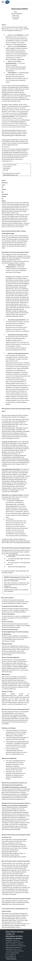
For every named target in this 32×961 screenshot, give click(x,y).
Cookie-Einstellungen (11, 959)
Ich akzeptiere (10, 956)
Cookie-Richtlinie (14, 953)
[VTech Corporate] (8, 2)
